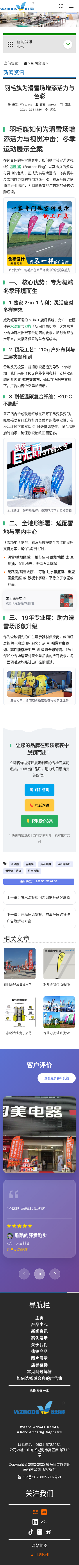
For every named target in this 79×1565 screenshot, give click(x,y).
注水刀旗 (33, 871)
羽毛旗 (15, 166)
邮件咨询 (41, 790)
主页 (39, 1324)
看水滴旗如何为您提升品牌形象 (45, 897)
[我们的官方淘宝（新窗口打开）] (35, 1518)
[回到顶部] (70, 1534)
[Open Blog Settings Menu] (70, 1547)
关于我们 (39, 1351)
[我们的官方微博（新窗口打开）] (48, 1538)
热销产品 (39, 1358)
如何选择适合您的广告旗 (40, 1385)
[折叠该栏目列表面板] (67, 44)
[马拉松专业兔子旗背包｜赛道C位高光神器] (20, 1012)
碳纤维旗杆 (64, 864)
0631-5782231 (48, 1451)
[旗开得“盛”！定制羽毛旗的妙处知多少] (59, 963)
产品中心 (39, 1331)
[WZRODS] (17, 6)
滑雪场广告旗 (13, 871)
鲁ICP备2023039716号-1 (39, 1483)
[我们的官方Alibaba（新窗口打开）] (44, 1528)
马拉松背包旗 (19, 1256)
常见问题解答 (39, 1378)
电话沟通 (41, 805)
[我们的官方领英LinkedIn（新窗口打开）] (35, 1528)
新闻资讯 (38, 63)
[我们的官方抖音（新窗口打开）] (31, 1538)
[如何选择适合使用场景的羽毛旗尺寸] (20, 963)
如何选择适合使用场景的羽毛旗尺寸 (28, 984)
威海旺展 (45, 864)
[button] (61, 6)
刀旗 (27, 326)
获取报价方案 (42, 821)
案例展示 (39, 1345)
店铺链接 (39, 1372)
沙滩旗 (15, 864)
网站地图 (39, 1552)
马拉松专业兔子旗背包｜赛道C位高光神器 (32, 1033)
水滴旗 (15, 326)
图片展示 (39, 1365)
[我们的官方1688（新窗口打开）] (44, 1518)
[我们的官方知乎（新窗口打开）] (40, 1538)
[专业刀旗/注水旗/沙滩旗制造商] (59, 1012)
